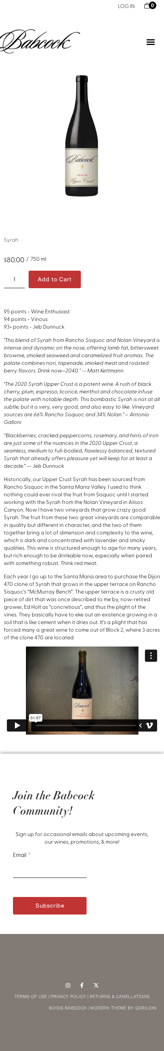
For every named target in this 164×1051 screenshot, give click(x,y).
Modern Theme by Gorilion (123, 1008)
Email (19, 854)
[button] (151, 42)
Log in (126, 5)
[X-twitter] (96, 985)
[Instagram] (68, 985)
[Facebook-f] (82, 985)
